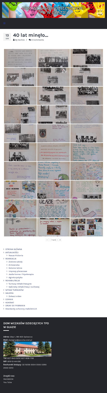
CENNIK (9, 299)
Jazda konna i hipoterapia (21, 274)
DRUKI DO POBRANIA (15, 305)
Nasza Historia (16, 255)
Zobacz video (15, 296)
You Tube (7, 382)
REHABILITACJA (12, 280)
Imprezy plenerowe (18, 271)
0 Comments (37, 40)
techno (21, 40)
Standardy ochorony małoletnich (21, 309)
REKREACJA (10, 258)
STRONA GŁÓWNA (13, 249)
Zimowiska (14, 265)
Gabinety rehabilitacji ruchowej (24, 287)
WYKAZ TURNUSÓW (14, 290)
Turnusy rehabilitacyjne (20, 283)
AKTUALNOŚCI (12, 252)
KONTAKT (9, 302)
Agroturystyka (15, 277)
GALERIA (9, 293)
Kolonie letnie (15, 268)
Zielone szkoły (15, 261)
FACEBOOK (8, 379)
